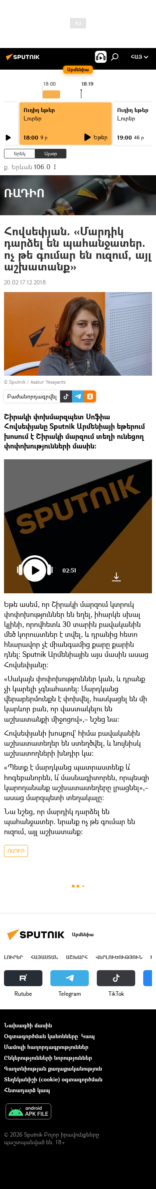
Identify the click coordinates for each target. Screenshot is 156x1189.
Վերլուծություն (119, 957)
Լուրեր (33, 118)
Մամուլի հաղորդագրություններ (46, 1047)
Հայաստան (44, 957)
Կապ (88, 1036)
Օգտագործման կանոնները (41, 1036)
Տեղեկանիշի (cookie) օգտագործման (53, 1079)
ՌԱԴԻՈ (16, 850)
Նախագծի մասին (28, 1025)
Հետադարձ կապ (27, 1090)
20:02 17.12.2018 (25, 282)
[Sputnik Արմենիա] (24, 60)
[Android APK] (28, 1112)
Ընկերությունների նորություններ (48, 1057)
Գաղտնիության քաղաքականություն (53, 1068)
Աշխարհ (77, 957)
